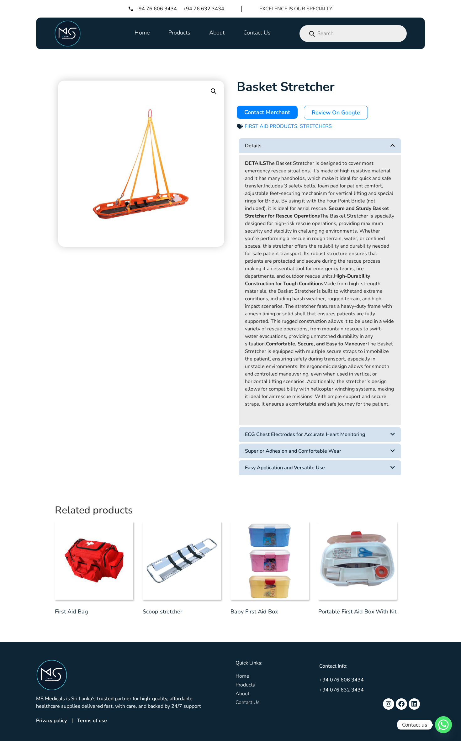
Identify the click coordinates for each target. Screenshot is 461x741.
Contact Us (257, 32)
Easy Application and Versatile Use (285, 467)
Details (253, 145)
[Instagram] (388, 704)
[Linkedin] (414, 704)
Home (142, 32)
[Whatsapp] (443, 724)
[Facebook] (401, 704)
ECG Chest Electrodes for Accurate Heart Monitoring (305, 434)
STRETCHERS (316, 126)
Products (179, 32)
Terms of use (92, 720)
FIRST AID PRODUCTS (271, 126)
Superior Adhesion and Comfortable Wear (293, 451)
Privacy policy (51, 720)
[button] (213, 91)
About (217, 32)
